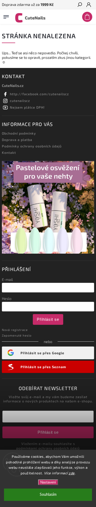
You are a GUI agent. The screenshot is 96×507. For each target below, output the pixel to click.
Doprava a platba (17, 140)
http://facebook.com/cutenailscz (39, 94)
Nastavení (48, 482)
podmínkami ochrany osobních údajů (48, 448)
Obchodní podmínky (19, 133)
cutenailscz (20, 100)
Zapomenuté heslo (16, 335)
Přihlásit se (48, 319)
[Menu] (6, 16)
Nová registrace (15, 329)
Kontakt (9, 152)
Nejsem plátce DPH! (27, 107)
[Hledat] (79, 5)
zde (72, 473)
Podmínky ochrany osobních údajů (32, 146)
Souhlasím (48, 494)
